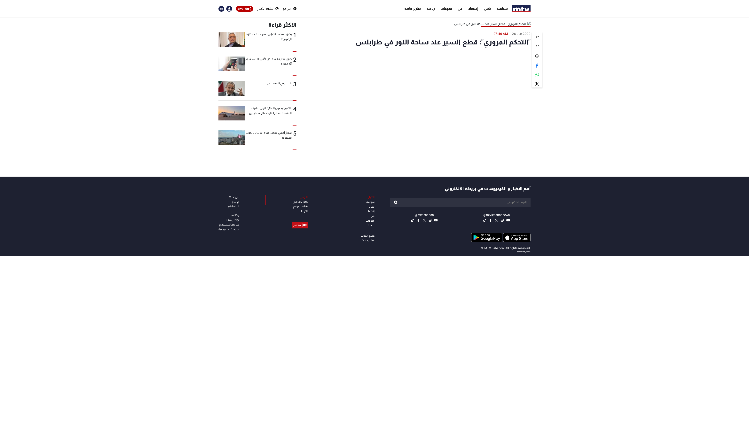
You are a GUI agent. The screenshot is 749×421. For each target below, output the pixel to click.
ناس (487, 9)
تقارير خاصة (412, 9)
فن (460, 9)
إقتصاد (473, 9)
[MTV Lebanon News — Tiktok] (485, 220)
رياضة (431, 9)
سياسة (502, 9)
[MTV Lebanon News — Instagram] (502, 220)
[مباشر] (300, 216)
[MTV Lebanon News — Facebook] (490, 220)
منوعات (446, 9)
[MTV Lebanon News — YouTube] (508, 220)
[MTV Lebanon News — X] (496, 220)
